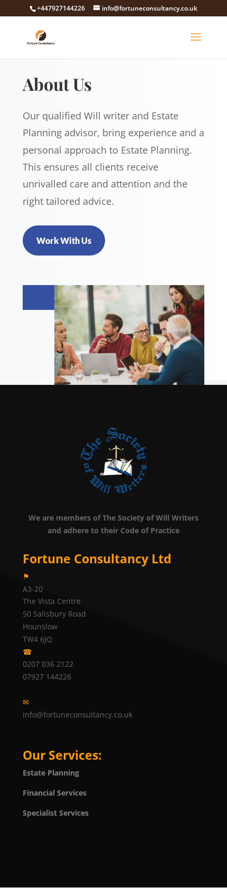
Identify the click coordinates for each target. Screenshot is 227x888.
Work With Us (63, 240)
